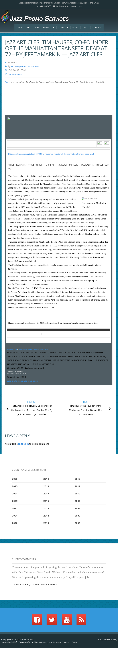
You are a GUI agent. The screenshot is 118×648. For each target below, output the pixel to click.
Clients (62, 27)
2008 (77, 508)
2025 (15, 486)
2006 (77, 522)
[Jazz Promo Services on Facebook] (37, 621)
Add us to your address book (22, 381)
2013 (46, 522)
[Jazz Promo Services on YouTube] (66, 621)
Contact (96, 27)
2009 (77, 500)
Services (47, 27)
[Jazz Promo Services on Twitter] (51, 621)
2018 (46, 486)
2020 (15, 522)
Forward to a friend (41, 349)
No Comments (15, 74)
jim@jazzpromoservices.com (69, 6)
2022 (15, 508)
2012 (77, 478)
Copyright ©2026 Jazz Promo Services (17, 639)
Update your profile (25, 349)
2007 (77, 515)
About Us (32, 27)
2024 (15, 493)
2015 (46, 508)
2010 (77, 493)
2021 (15, 515)
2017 (46, 493)
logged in (23, 443)
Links (85, 27)
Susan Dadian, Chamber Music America (35, 584)
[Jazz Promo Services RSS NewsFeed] (81, 621)
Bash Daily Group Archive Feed (25, 66)
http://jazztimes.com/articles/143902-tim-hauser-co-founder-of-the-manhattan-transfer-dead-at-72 (51, 154)
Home (19, 27)
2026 (15, 478)
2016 (46, 500)
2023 (15, 500)
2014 (46, 515)
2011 (77, 486)
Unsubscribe (12, 349)
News (75, 27)
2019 (46, 478)
